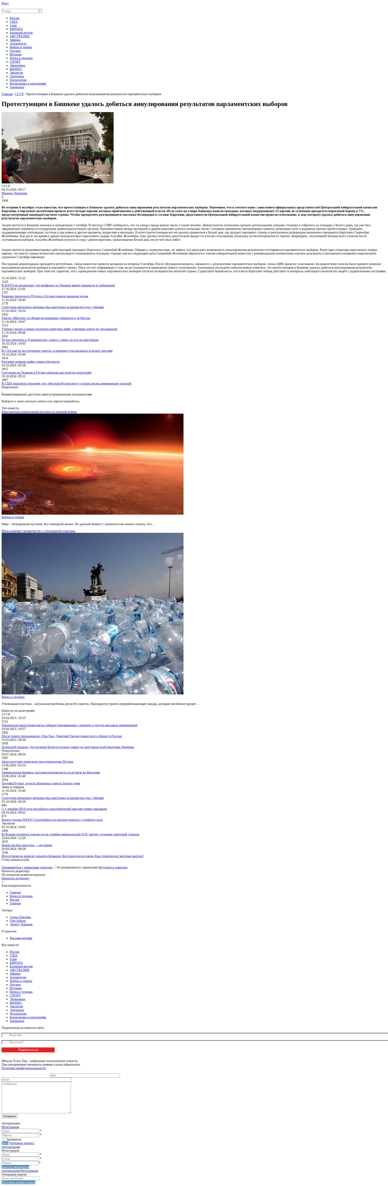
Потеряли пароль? (21, 1143)
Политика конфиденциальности (24, 1068)
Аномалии (17, 87)
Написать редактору (16, 878)
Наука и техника (21, 58)
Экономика (17, 65)
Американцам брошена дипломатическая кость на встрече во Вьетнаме (51, 772)
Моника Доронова (14, 193)
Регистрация (10, 1127)
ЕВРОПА (16, 29)
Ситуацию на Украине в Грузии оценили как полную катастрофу (47, 372)
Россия (14, 18)
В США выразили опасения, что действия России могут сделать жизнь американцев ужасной (66, 383)
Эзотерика (17, 76)
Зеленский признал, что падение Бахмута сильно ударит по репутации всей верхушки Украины (68, 747)
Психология (18, 80)
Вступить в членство (113, 867)
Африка (15, 40)
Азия (13, 25)
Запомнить (13, 1139)
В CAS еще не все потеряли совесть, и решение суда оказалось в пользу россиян (57, 350)
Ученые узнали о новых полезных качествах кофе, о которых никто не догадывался (59, 329)
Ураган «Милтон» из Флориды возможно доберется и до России (46, 318)
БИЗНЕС (16, 69)
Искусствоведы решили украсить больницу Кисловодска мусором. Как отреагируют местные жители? (73, 856)
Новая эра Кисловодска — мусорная (27, 845)
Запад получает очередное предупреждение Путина (37, 761)
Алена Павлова (20, 917)
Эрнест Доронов (21, 924)
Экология (16, 72)
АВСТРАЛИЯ (19, 36)
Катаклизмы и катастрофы (28, 83)
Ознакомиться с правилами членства (27, 867)
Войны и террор (21, 47)
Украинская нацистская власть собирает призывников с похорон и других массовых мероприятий (69, 725)
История (15, 54)
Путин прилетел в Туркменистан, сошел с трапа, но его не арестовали (50, 340)
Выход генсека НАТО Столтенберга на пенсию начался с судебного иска (52, 819)
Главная (15, 892)
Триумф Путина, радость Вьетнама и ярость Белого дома (41, 783)
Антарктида (18, 43)
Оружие (15, 51)
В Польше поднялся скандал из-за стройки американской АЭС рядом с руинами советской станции (70, 834)
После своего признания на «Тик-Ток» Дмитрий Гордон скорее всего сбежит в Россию (62, 736)
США (14, 21)
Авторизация (11, 1147)
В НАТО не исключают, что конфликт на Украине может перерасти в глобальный (58, 285)
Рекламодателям (21, 938)
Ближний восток (21, 32)
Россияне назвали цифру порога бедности (31, 361)
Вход (5, 3)
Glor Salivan (18, 920)
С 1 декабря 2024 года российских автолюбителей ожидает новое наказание (54, 809)
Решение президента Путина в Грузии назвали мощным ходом (45, 296)
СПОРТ (15, 61)
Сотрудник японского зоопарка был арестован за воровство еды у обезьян (53, 307)
